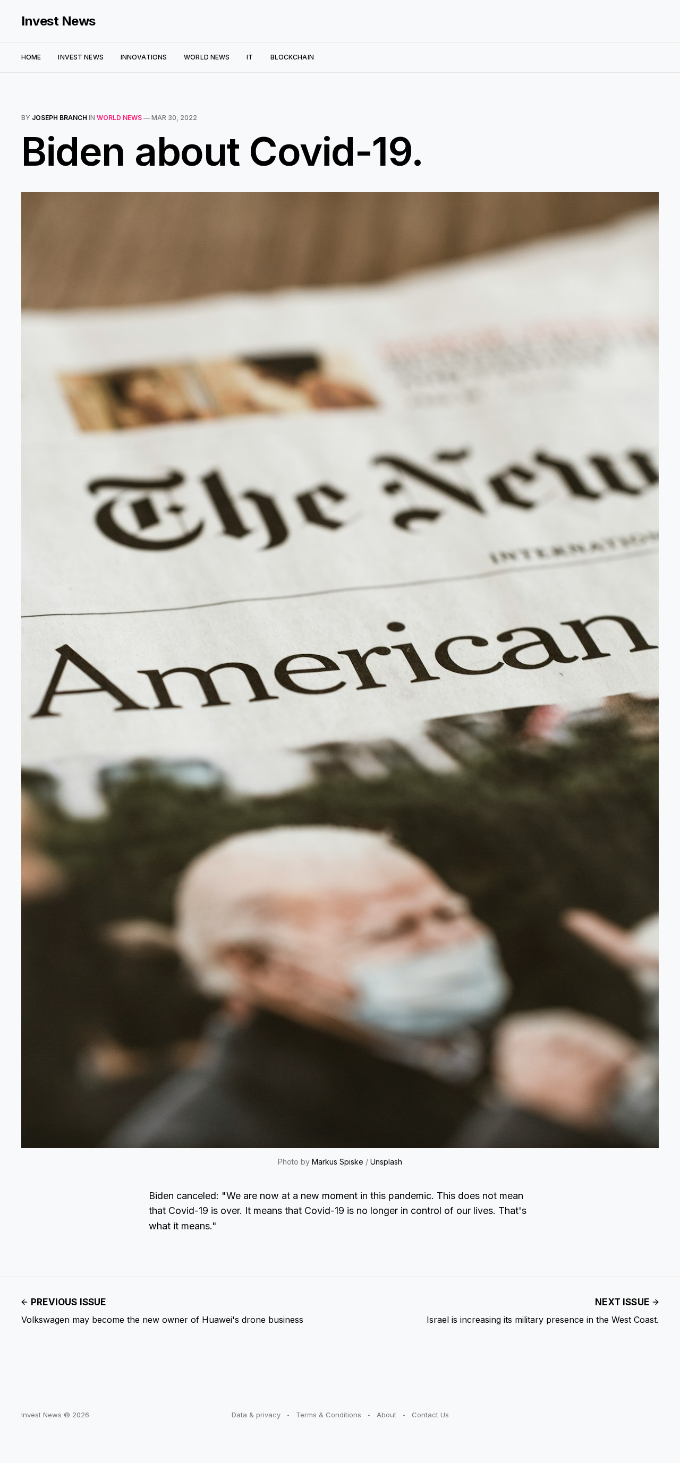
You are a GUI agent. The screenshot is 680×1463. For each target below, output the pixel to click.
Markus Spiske (337, 1161)
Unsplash (386, 1161)
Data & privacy (256, 1414)
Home (31, 57)
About (386, 1414)
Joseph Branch (59, 118)
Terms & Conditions (328, 1414)
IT (249, 57)
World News (207, 57)
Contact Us (430, 1414)
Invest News (58, 21)
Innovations (144, 57)
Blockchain (292, 57)
